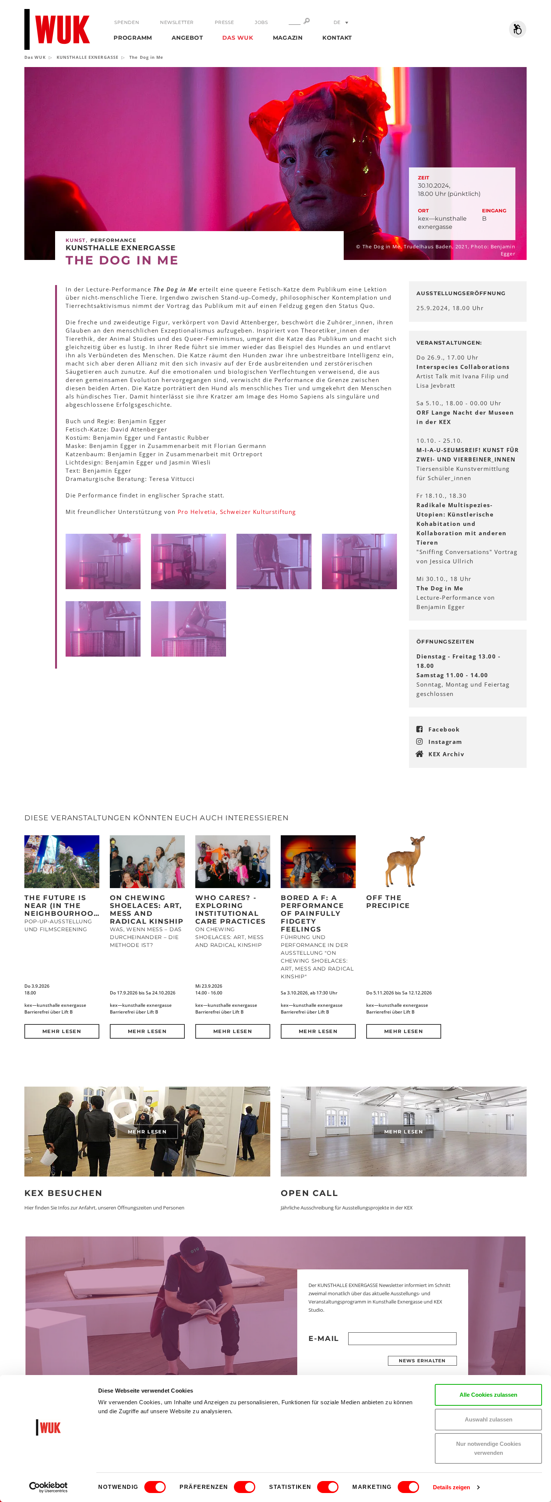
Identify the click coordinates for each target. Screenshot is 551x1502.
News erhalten (422, 1360)
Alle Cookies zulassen (488, 1395)
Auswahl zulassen (488, 1419)
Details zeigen (451, 1487)
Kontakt (337, 37)
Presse (224, 22)
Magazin (288, 37)
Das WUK (237, 37)
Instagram (445, 741)
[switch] (244, 1487)
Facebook (444, 729)
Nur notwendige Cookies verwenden (488, 1448)
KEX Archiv (446, 754)
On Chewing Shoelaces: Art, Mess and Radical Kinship (147, 910)
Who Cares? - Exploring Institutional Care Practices (230, 910)
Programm (133, 37)
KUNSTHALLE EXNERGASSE (87, 57)
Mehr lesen (61, 1031)
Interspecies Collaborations (463, 366)
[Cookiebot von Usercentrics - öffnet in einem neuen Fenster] (48, 1487)
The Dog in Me (440, 588)
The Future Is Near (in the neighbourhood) (63, 906)
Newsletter (177, 22)
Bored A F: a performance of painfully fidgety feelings (312, 913)
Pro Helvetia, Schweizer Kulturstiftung (237, 511)
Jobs (261, 22)
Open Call (309, 1193)
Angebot (187, 37)
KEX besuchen (63, 1193)
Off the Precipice (388, 902)
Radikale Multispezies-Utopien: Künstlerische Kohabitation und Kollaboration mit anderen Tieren (461, 523)
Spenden (126, 22)
